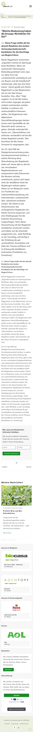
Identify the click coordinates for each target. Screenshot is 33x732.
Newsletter (8, 669)
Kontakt (7, 723)
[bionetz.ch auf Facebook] (14, 727)
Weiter (28, 467)
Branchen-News (19, 27)
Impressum (15, 723)
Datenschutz (24, 723)
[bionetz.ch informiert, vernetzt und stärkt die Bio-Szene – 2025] (16, 16)
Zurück (4, 467)
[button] (31, 730)
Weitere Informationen (16, 709)
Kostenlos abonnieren (11, 453)
